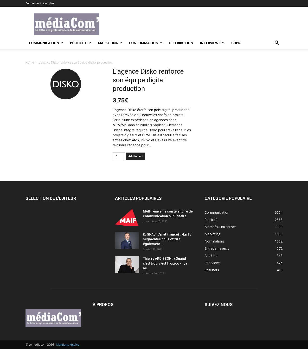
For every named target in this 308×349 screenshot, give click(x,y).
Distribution (181, 43)
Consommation (143, 43)
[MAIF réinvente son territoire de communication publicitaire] (127, 217)
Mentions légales (67, 345)
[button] (276, 43)
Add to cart (135, 156)
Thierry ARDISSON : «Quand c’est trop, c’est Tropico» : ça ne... (165, 263)
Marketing (108, 43)
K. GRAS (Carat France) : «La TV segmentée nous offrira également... (167, 239)
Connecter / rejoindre (40, 3)
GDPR (235, 43)
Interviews (210, 43)
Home (30, 62)
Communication (44, 43)
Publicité (78, 43)
